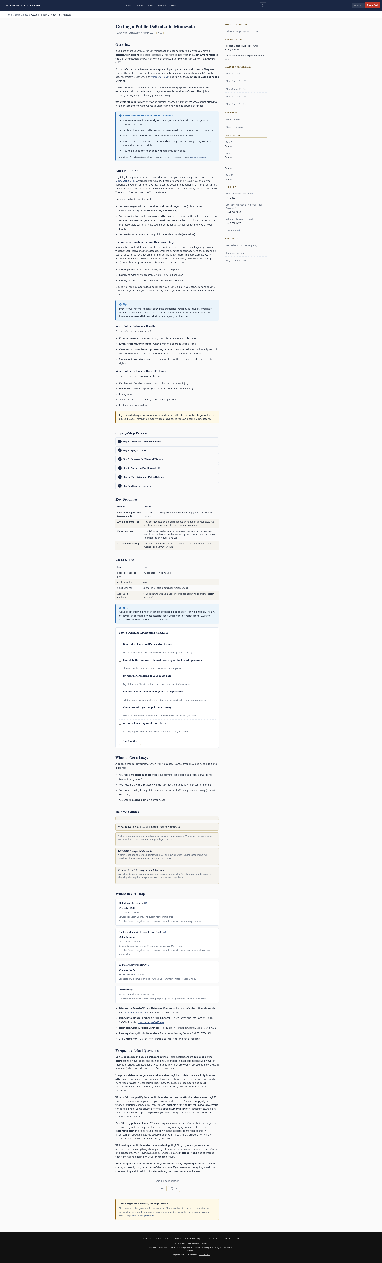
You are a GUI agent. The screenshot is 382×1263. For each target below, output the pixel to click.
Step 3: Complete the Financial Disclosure (144, 459)
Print (160, 33)
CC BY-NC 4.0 (204, 1254)
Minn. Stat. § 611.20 (236, 96)
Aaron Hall (186, 1243)
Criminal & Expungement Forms (242, 31)
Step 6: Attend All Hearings (137, 485)
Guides (127, 5)
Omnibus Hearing (235, 252)
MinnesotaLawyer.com (23, 5)
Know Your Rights (194, 1238)
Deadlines (147, 1238)
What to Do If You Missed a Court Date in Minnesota (149, 827)
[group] (167, 527)
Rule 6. (229, 153)
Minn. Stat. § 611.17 (126, 181)
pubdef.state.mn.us (135, 1012)
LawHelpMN (125, 989)
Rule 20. (230, 175)
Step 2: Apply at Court (134, 450)
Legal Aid (161, 5)
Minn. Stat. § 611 (160, 77)
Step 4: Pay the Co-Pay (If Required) (141, 468)
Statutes (139, 5)
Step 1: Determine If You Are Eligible (142, 441)
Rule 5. (229, 142)
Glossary (226, 1238)
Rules (158, 1238)
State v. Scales (233, 119)
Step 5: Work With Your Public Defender (144, 477)
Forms (178, 1238)
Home (9, 14)
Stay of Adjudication (236, 260)
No (175, 1188)
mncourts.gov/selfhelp (151, 1022)
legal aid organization (198, 157)
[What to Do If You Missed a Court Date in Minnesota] (167, 818)
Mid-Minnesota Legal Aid (132, 902)
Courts (149, 5)
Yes (162, 1188)
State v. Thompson (235, 127)
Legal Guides (21, 14)
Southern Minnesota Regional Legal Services (141, 932)
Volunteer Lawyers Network (133, 964)
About (237, 1238)
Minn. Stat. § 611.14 (236, 73)
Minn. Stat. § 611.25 (236, 104)
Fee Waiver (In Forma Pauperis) (241, 245)
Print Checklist (129, 741)
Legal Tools (212, 1238)
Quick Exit (372, 5)
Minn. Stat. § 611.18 (236, 88)
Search (172, 5)
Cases (168, 1238)
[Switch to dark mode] (263, 5)
